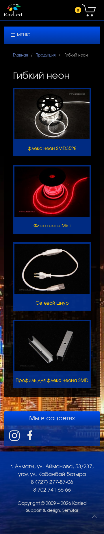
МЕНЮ (23, 35)
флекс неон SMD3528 (52, 148)
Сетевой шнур (52, 303)
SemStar (70, 511)
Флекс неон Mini (52, 226)
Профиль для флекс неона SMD (52, 380)
